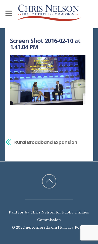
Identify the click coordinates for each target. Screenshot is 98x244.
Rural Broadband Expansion (45, 142)
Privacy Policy (73, 227)
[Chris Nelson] (49, 18)
